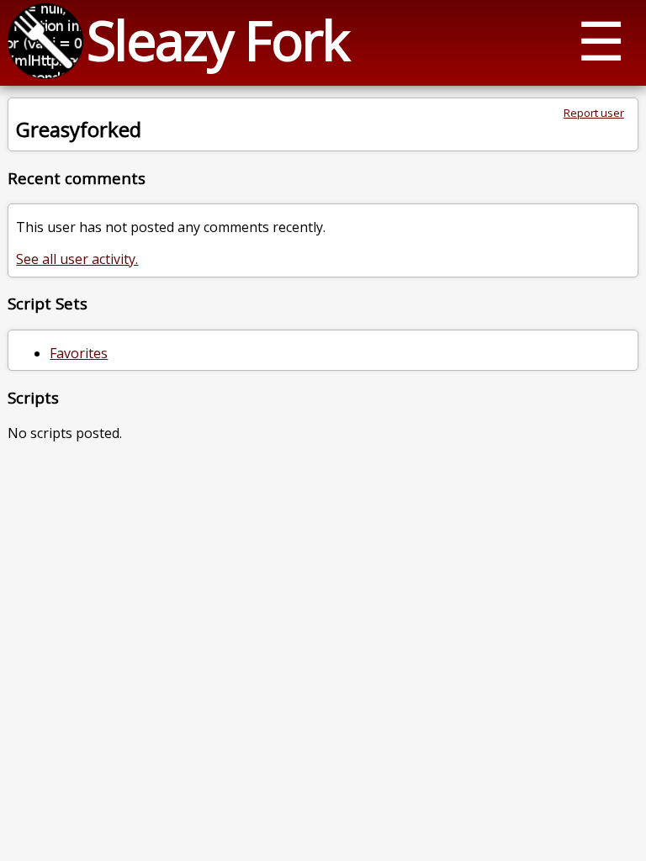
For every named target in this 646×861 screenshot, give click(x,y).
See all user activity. (77, 259)
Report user (594, 112)
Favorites (79, 353)
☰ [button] (601, 40)
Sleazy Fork (217, 40)
